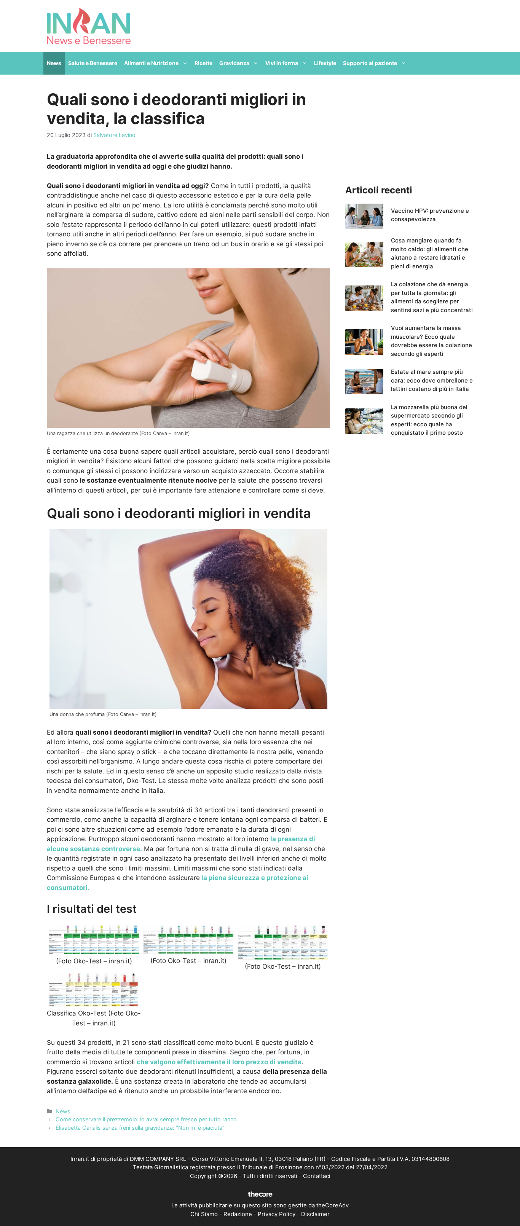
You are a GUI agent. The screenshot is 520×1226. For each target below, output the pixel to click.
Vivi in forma (281, 63)
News (54, 63)
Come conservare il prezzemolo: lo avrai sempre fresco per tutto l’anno (146, 1119)
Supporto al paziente (370, 63)
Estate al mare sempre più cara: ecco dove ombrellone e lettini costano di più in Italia (432, 380)
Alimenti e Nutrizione (151, 63)
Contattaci (316, 1176)
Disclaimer (315, 1214)
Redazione (237, 1214)
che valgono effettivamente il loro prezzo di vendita (219, 1062)
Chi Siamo (204, 1214)
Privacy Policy (276, 1214)
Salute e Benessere (92, 63)
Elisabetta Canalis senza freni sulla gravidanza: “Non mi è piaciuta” (140, 1127)
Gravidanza (234, 63)
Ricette (203, 63)
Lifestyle (325, 63)
